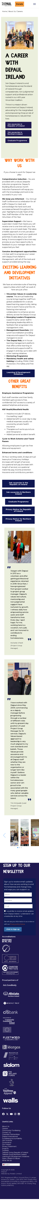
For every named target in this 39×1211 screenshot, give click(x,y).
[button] (17, 847)
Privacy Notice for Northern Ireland (18, 520)
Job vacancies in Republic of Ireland (16, 125)
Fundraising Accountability (12, 1138)
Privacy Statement (9, 1146)
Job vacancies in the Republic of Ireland (18, 483)
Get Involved (7, 1140)
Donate (19, 4)
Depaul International (10, 1136)
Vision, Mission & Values (11, 1158)
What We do (7, 1160)
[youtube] (11, 1113)
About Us (5, 1126)
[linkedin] (19, 1113)
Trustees (5, 1150)
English (7, 1164)
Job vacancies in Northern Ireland (15, 133)
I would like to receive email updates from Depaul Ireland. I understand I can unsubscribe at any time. (19, 913)
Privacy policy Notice (17, 924)
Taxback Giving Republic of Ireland (15, 1152)
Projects (5, 1148)
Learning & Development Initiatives (18, 373)
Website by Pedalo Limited (11, 1174)
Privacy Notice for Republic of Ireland (18, 510)
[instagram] (15, 1113)
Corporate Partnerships (11, 1134)
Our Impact (6, 1144)
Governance (6, 1142)
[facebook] (3, 1113)
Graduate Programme (17, 141)
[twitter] (7, 1113)
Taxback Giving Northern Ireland (14, 1154)
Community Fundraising (11, 1130)
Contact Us (6, 1132)
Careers (5, 1128)
